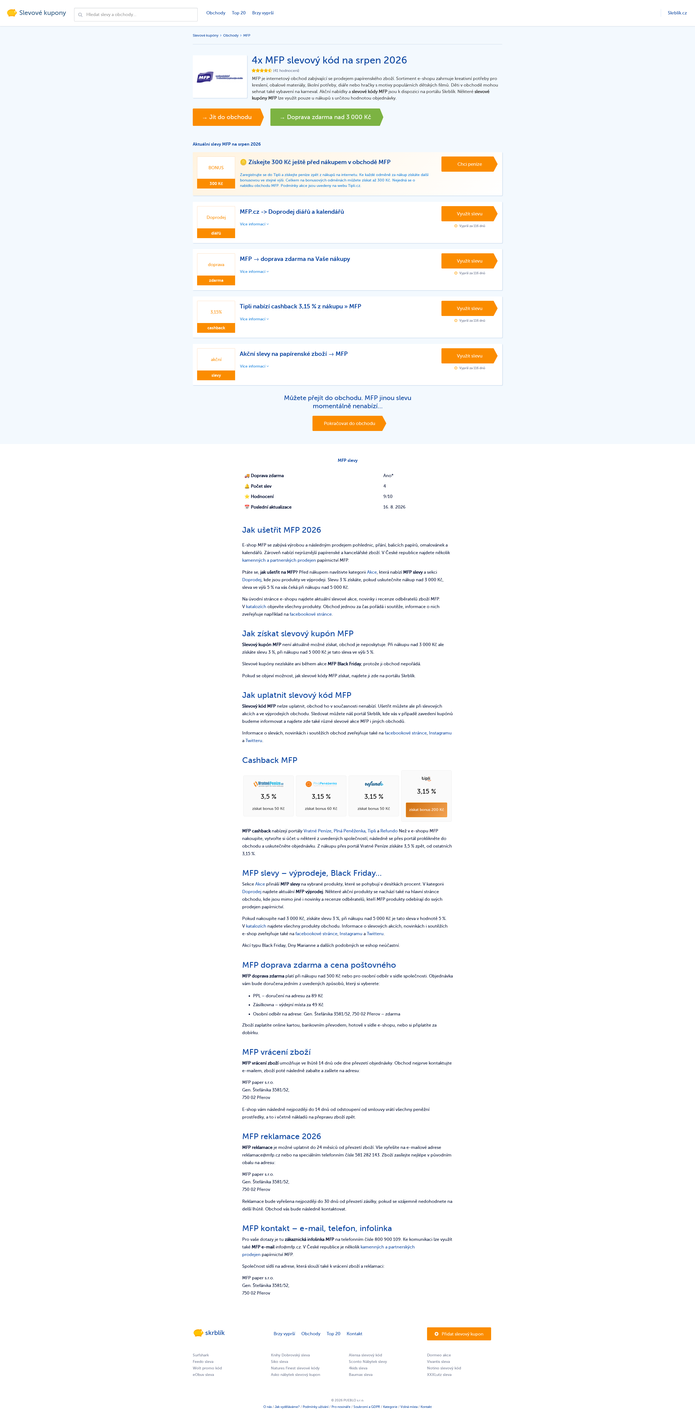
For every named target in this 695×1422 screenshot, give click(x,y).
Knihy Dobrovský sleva (290, 1355)
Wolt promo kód (207, 1368)
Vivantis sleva (438, 1362)
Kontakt (354, 1333)
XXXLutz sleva (439, 1375)
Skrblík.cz (677, 13)
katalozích (256, 606)
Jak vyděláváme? (287, 1407)
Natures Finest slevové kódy (295, 1368)
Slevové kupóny (206, 35)
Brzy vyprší (263, 13)
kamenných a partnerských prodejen (279, 560)
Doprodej (251, 579)
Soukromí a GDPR (366, 1407)
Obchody (215, 13)
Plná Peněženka (349, 831)
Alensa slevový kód (365, 1355)
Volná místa (409, 1407)
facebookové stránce (311, 614)
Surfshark (201, 1355)
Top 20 (239, 13)
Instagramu (440, 733)
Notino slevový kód (444, 1368)
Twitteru (253, 740)
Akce (372, 572)
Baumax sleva (360, 1375)
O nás (267, 1407)
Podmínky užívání (315, 1407)
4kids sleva (358, 1368)
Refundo (389, 831)
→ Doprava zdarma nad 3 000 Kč (325, 117)
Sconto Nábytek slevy (368, 1362)
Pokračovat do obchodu (349, 423)
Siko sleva (279, 1362)
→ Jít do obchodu (227, 117)
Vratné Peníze (317, 831)
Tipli (372, 831)
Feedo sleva (203, 1362)
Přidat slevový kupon (462, 1334)
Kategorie (390, 1407)
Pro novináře (340, 1407)
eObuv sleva (203, 1375)
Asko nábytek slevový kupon (295, 1375)
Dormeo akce (439, 1355)
